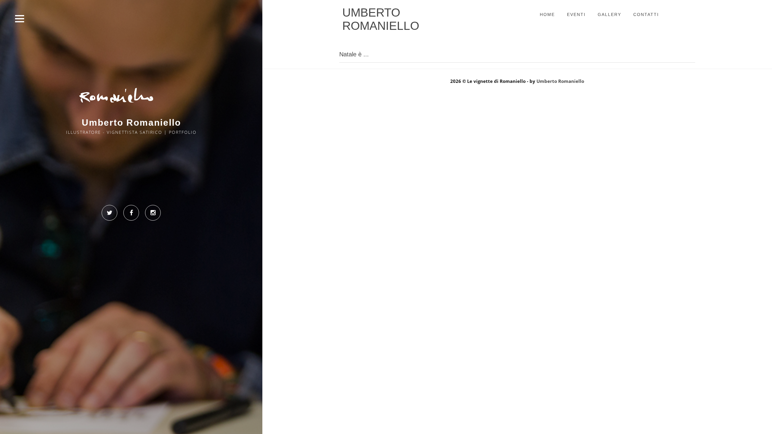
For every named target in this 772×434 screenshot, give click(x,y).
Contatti (386, 113)
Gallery (609, 14)
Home (547, 14)
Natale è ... (354, 54)
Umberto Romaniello (560, 81)
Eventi (576, 14)
